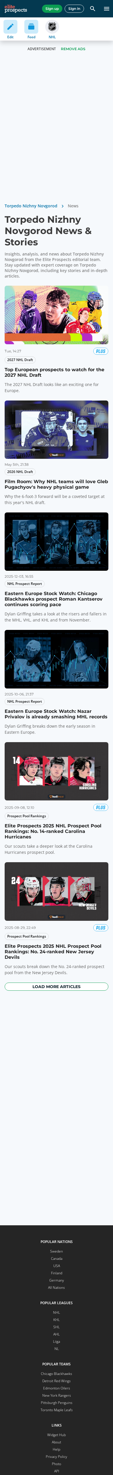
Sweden (56, 1251)
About (56, 1442)
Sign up (52, 8)
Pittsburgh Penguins (56, 1402)
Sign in (74, 8)
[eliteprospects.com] (16, 9)
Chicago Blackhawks (56, 1373)
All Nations (56, 1287)
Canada (56, 1258)
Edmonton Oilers (56, 1388)
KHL (56, 1319)
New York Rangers (56, 1395)
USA (56, 1265)
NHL (56, 1312)
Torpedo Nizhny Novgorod (31, 206)
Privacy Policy (56, 1456)
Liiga (56, 1341)
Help (56, 1449)
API (56, 1471)
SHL (56, 1326)
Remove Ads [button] (73, 49)
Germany (56, 1280)
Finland (56, 1273)
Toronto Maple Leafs (57, 1409)
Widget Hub (56, 1434)
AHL (56, 1334)
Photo (56, 1463)
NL (56, 1348)
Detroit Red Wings (56, 1380)
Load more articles (56, 986)
